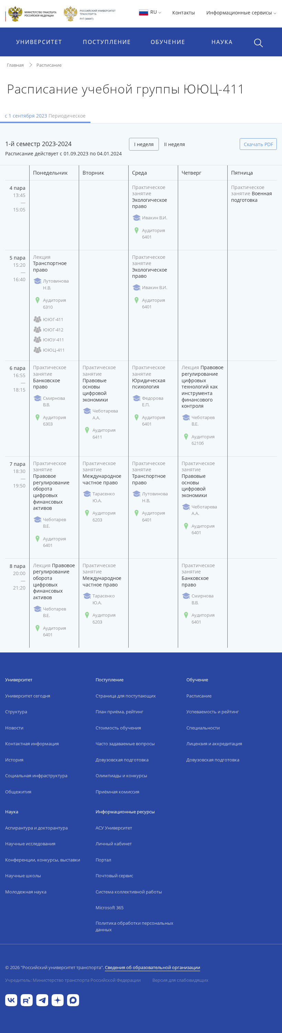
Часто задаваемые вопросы (125, 743)
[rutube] (27, 999)
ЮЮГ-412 (53, 330)
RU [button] (153, 12)
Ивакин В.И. (154, 218)
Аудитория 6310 (54, 303)
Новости (14, 728)
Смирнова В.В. (54, 401)
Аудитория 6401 (153, 233)
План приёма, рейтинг (119, 711)
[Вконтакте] (11, 999)
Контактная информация (32, 743)
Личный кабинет (114, 843)
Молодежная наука (25, 892)
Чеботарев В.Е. (203, 420)
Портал (103, 860)
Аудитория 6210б (203, 440)
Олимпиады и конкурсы (121, 775)
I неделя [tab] (144, 144)
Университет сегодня (27, 696)
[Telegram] (42, 999)
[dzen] (58, 999)
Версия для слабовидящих (180, 980)
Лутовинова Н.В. (56, 284)
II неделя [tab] (174, 144)
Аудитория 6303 (54, 420)
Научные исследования (30, 843)
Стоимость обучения (118, 728)
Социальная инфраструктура (36, 775)
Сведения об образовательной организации (152, 967)
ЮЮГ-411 (53, 319)
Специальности (203, 728)
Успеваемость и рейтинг (212, 711)
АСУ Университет (114, 828)
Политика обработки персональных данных (134, 926)
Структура (16, 711)
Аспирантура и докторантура (36, 828)
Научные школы (23, 875)
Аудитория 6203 (104, 516)
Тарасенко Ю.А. (104, 497)
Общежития (18, 792)
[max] (73, 999)
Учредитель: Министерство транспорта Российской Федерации (73, 980)
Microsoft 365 (109, 907)
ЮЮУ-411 (53, 340)
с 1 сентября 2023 (45, 115)
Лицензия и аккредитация (214, 743)
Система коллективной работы (129, 892)
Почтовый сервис (114, 875)
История (14, 760)
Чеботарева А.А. (105, 414)
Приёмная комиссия (117, 792)
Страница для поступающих (126, 696)
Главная (15, 65)
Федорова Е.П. (152, 401)
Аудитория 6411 (104, 433)
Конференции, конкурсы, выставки (42, 860)
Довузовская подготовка (122, 760)
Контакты (183, 12)
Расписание (49, 65)
